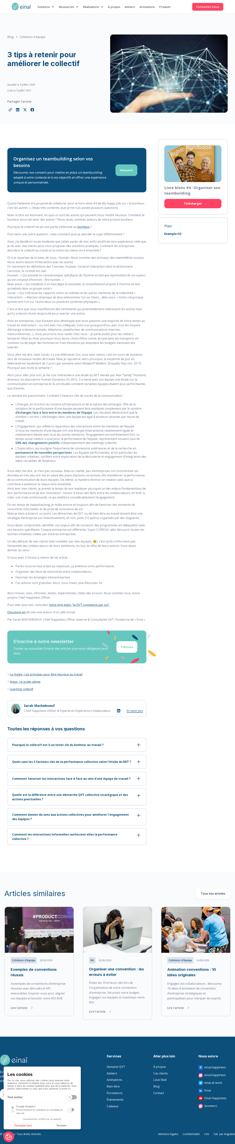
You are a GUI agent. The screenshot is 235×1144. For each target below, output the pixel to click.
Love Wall (160, 1080)
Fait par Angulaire (224, 1134)
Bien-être (113, 1086)
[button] (46, 7)
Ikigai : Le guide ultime (25, 682)
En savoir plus (134, 710)
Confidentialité (191, 1134)
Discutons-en (16, 612)
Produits (165, 7)
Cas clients (160, 1073)
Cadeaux (112, 1106)
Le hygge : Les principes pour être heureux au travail (46, 674)
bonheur (83, 227)
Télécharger (193, 203)
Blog (156, 1086)
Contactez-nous (207, 7)
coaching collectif (21, 689)
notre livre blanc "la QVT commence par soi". (79, 605)
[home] (21, 7)
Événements (115, 1099)
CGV (206, 1134)
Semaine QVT (116, 1067)
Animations (147, 7)
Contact (158, 1093)
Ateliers (130, 7)
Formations (114, 1093)
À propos (114, 7)
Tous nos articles (213, 893)
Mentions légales (168, 1134)
